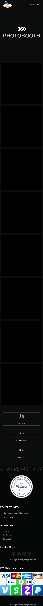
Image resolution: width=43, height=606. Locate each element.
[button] (21, 5)
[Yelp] (13, 554)
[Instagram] (19, 554)
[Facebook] (29, 554)
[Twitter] (24, 554)
